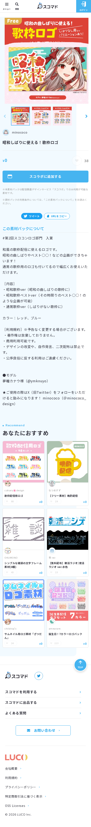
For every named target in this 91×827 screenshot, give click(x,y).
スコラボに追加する (45, 176)
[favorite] (77, 161)
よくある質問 (15, 712)
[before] (5, 116)
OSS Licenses (15, 805)
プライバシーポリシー (20, 787)
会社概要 (11, 768)
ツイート (34, 216)
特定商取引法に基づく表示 (23, 796)
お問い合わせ (44, 730)
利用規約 (11, 777)
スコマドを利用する (21, 691)
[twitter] (38, 676)
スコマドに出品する (21, 702)
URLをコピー (59, 216)
